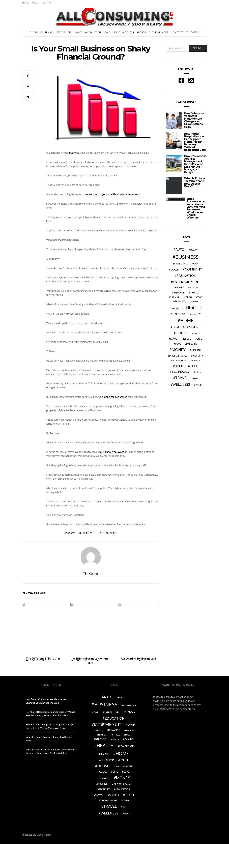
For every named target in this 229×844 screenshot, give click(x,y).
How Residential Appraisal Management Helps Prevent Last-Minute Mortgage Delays (195, 164)
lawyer (174, 339)
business (74, 152)
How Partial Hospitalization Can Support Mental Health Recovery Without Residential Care (195, 141)
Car (195, 263)
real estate (179, 360)
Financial (174, 297)
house (181, 333)
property (197, 356)
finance (179, 292)
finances (194, 293)
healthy (196, 314)
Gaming (174, 308)
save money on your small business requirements (112, 194)
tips (198, 371)
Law (195, 333)
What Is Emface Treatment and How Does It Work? (194, 182)
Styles (61, 32)
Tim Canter (90, 573)
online (197, 350)
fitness (188, 297)
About (36, 3)
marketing (191, 344)
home (186, 320)
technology (180, 371)
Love (107, 32)
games (194, 301)
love (178, 343)
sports (179, 366)
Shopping (36, 32)
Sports (141, 32)
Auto (88, 32)
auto (180, 249)
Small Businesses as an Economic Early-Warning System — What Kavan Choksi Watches (196, 208)
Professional (178, 355)
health (194, 307)
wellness (181, 384)
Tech (98, 32)
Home (25, 3)
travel (181, 377)
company (193, 269)
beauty (193, 250)
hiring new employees (111, 451)
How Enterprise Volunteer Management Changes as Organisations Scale (194, 120)
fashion (193, 287)
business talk (87, 533)
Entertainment (158, 32)
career (174, 269)
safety (196, 360)
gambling (180, 301)
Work (198, 385)
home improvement (186, 327)
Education (192, 32)
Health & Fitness (123, 32)
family (179, 287)
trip (196, 378)
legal (187, 338)
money (179, 349)
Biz (69, 32)
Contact (47, 3)
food (199, 297)
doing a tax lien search (114, 396)
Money (78, 32)
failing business (108, 533)
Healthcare (179, 314)
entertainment (186, 282)
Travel (49, 32)
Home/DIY (177, 32)
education (186, 276)
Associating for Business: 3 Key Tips (138, 660)
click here (165, 708)
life (199, 338)
